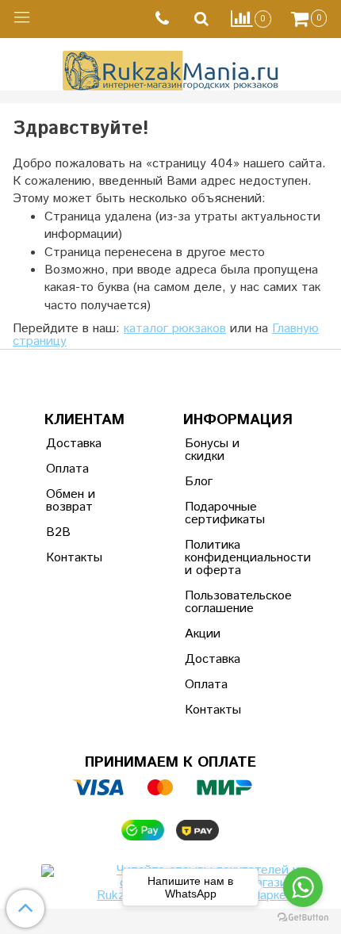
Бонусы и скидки (212, 449)
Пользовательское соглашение (223, 602)
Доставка (74, 443)
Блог (199, 482)
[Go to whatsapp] (303, 887)
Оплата (67, 469)
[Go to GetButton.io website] (303, 918)
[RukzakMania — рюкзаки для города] (171, 68)
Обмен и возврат (70, 500)
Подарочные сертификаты (223, 513)
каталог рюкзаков (175, 329)
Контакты (74, 558)
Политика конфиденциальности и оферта (223, 558)
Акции (202, 634)
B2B (58, 532)
